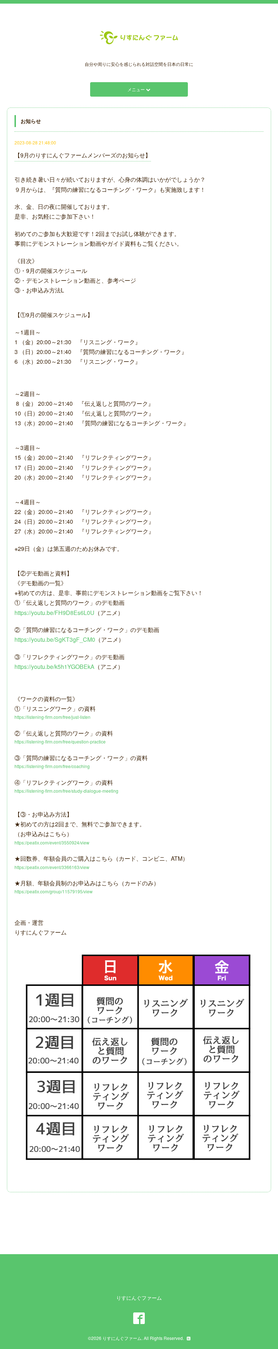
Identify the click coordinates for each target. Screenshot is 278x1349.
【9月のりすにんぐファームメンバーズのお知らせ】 (82, 155)
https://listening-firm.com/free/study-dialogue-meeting (66, 791)
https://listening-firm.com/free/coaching (52, 766)
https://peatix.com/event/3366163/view (51, 867)
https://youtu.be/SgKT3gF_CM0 (54, 639)
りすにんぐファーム (122, 1338)
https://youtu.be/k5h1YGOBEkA (54, 666)
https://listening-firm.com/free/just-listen (52, 717)
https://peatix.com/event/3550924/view (51, 842)
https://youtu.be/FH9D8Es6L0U (54, 612)
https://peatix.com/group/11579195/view (53, 891)
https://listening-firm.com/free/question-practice (60, 741)
